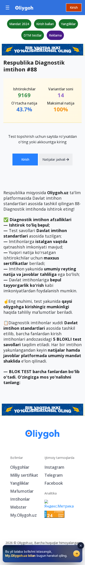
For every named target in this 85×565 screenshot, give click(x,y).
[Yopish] (80, 545)
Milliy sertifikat (24, 475)
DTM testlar (33, 35)
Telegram (53, 475)
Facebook (53, 483)
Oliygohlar (19, 467)
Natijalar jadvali (54, 159)
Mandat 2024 (19, 24)
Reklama (55, 35)
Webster (18, 507)
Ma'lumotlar (22, 491)
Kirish (74, 7)
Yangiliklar (68, 24)
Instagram (54, 467)
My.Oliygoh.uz (23, 515)
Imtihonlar (20, 499)
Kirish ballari (45, 24)
